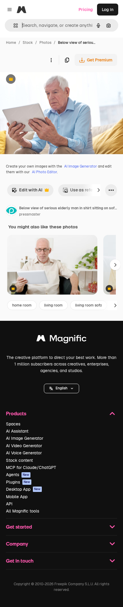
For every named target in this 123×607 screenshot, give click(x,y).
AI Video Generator (24, 445)
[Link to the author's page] (11, 211)
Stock (28, 42)
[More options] (51, 60)
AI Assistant (17, 431)
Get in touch (19, 561)
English (61, 388)
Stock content (19, 460)
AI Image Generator (80, 166)
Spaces (13, 424)
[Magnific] (61, 339)
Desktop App (23, 489)
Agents (17, 474)
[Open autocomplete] (13, 25)
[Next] (98, 190)
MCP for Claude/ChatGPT (31, 467)
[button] (61, 388)
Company (17, 544)
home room (22, 305)
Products (16, 413)
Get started (19, 527)
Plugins (18, 482)
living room (53, 305)
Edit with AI (27, 191)
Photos (45, 42)
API (9, 504)
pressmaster (30, 214)
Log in (107, 9)
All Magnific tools (22, 511)
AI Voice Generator (24, 453)
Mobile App (16, 496)
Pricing (86, 9)
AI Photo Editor (44, 172)
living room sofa (88, 305)
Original (38, 80)
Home (11, 42)
